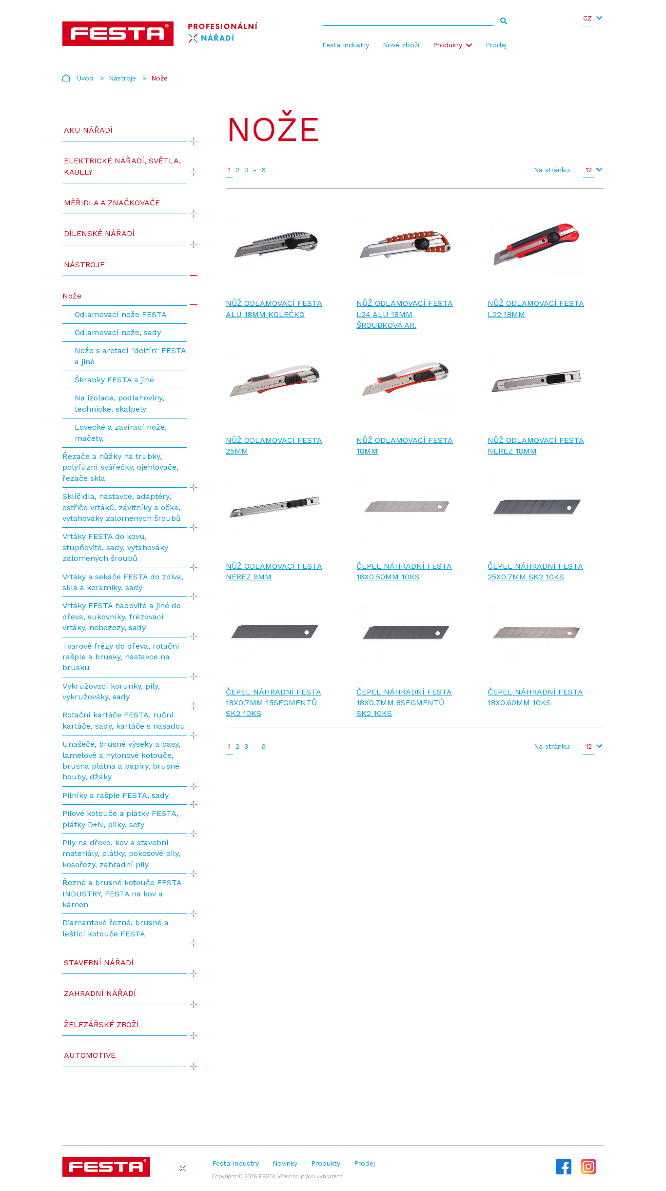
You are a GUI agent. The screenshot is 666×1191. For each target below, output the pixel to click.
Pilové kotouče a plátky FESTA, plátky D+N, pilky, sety (120, 819)
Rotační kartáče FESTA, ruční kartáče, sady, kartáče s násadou (123, 720)
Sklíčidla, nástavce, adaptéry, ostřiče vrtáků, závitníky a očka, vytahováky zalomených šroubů (121, 507)
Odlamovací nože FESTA (121, 314)
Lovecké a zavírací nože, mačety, (121, 432)
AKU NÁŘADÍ (88, 130)
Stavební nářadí (99, 962)
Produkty (447, 45)
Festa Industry (345, 45)
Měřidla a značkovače (112, 202)
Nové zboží (401, 45)
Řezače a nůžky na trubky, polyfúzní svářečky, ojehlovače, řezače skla (120, 467)
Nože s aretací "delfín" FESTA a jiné (130, 356)
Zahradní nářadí (100, 993)
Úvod (85, 78)
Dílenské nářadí (99, 233)
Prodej (496, 45)
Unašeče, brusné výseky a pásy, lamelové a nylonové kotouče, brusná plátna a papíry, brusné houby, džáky (121, 760)
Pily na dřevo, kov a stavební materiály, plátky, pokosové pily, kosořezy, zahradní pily (121, 853)
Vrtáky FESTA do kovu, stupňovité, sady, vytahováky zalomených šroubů (115, 547)
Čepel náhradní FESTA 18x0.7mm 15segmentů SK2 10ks (273, 702)
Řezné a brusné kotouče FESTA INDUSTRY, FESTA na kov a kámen (121, 893)
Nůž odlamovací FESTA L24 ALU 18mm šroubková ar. (404, 314)
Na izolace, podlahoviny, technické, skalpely (119, 403)
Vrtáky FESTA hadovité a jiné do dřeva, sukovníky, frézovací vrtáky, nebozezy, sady (121, 616)
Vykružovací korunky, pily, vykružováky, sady (111, 691)
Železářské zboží (101, 1024)
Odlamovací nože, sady (118, 332)
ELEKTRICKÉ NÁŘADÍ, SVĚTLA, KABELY (122, 166)
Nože (71, 295)
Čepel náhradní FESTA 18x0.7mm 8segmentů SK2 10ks (404, 702)
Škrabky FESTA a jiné (114, 379)
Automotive (90, 1055)
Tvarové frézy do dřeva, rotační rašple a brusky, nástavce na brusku (120, 657)
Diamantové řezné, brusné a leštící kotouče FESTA (115, 928)
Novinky (285, 1163)
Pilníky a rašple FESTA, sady (115, 795)
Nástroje (122, 78)
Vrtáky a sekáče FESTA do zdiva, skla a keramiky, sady (122, 582)
